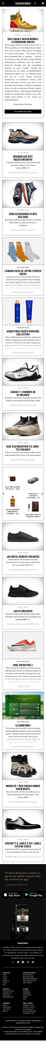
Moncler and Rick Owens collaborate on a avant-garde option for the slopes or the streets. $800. (23, 794)
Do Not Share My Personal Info (29, 1012)
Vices (5, 983)
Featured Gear (23, 267)
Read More (13, 172)
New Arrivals (28, 975)
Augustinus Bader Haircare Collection (23, 332)
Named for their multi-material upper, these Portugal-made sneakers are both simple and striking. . (23, 617)
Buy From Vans (29, 230)
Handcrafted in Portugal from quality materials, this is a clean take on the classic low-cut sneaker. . (23, 562)
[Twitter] (13, 962)
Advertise (7, 1007)
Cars (5, 979)
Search (35, 3)
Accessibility (28, 1009)
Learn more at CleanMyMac (23, 746)
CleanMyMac (23, 725)
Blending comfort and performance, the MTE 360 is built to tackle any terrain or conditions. (23, 222)
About (5, 1005)
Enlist (5, 1011)
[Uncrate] (23, 3)
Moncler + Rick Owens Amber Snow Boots (23, 787)
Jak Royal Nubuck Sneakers (23, 556)
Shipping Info (8, 997)
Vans (27, 210)
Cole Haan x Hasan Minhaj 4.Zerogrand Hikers (23, 40)
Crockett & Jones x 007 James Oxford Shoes (23, 844)
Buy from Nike (23, 686)
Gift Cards (27, 983)
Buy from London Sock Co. (23, 292)
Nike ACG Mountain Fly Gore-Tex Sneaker (23, 448)
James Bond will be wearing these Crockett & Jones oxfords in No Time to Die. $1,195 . (23, 850)
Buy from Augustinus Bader (23, 352)
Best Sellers (28, 977)
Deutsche (27, 995)
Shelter (6, 981)
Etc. (4, 985)
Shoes (25, 153)
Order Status (8, 991)
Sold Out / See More (29, 172)
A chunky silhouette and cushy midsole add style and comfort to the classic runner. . (23, 165)
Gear (5, 975)
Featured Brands (30, 979)
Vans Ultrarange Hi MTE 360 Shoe (23, 215)
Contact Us (7, 993)
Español (26, 991)
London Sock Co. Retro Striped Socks (23, 272)
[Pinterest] (32, 962)
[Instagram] (27, 962)
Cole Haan (27, 35)
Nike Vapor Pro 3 (23, 665)
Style (20, 153)
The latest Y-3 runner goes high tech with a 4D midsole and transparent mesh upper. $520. (23, 399)
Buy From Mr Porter (29, 802)
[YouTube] (18, 962)
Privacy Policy (29, 1007)
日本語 (25, 997)
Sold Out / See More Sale (29, 624)
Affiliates (7, 1009)
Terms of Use (28, 1005)
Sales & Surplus (29, 981)
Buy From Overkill (29, 405)
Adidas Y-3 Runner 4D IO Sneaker (23, 393)
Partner (18, 35)
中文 (24, 999)
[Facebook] (23, 962)
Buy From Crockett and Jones (29, 856)
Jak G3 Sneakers (23, 611)
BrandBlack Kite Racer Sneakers (23, 158)
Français (26, 993)
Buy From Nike (29, 459)
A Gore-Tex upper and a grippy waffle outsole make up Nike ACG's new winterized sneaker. (23, 453)
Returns (6, 995)
